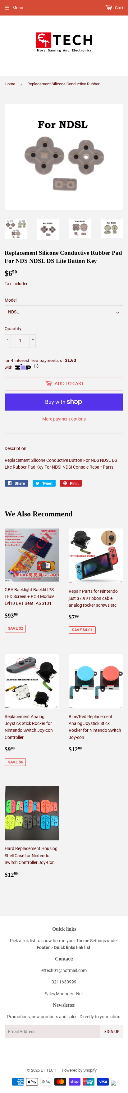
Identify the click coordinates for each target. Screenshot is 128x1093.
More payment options (64, 418)
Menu (17, 7)
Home (10, 84)
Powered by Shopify (79, 1070)
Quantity (13, 328)
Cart (118, 7)
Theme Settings (91, 940)
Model (10, 300)
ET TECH (48, 1070)
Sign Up (111, 1031)
